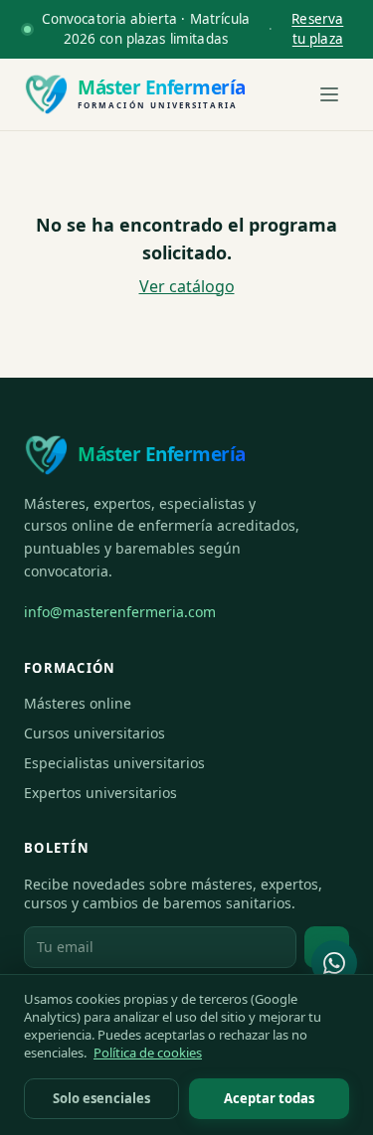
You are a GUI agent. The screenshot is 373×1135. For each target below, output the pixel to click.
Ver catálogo (187, 286)
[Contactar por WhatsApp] (334, 963)
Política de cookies (147, 1052)
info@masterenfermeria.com (120, 611)
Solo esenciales (101, 1098)
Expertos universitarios (100, 792)
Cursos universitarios (94, 733)
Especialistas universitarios (114, 762)
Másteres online (77, 703)
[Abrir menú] (329, 94)
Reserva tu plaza (317, 29)
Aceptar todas (269, 1098)
